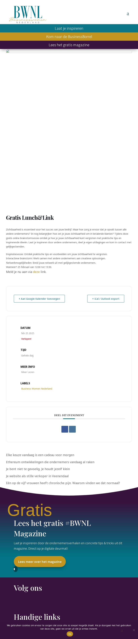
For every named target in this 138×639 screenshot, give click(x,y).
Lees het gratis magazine (69, 44)
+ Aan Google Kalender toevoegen (39, 298)
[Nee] (133, 630)
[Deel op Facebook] (64, 429)
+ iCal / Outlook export (105, 298)
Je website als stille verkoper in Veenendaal (37, 476)
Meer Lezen (27, 372)
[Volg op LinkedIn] (23, 602)
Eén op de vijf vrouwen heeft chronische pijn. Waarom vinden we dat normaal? (63, 483)
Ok (69, 634)
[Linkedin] (72, 429)
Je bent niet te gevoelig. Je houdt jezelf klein (38, 469)
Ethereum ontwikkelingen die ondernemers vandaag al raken (50, 462)
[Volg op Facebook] (16, 602)
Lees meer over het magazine (40, 561)
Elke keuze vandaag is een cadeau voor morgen (40, 455)
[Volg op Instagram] (30, 602)
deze (36, 272)
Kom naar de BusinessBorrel (69, 36)
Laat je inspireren (69, 28)
